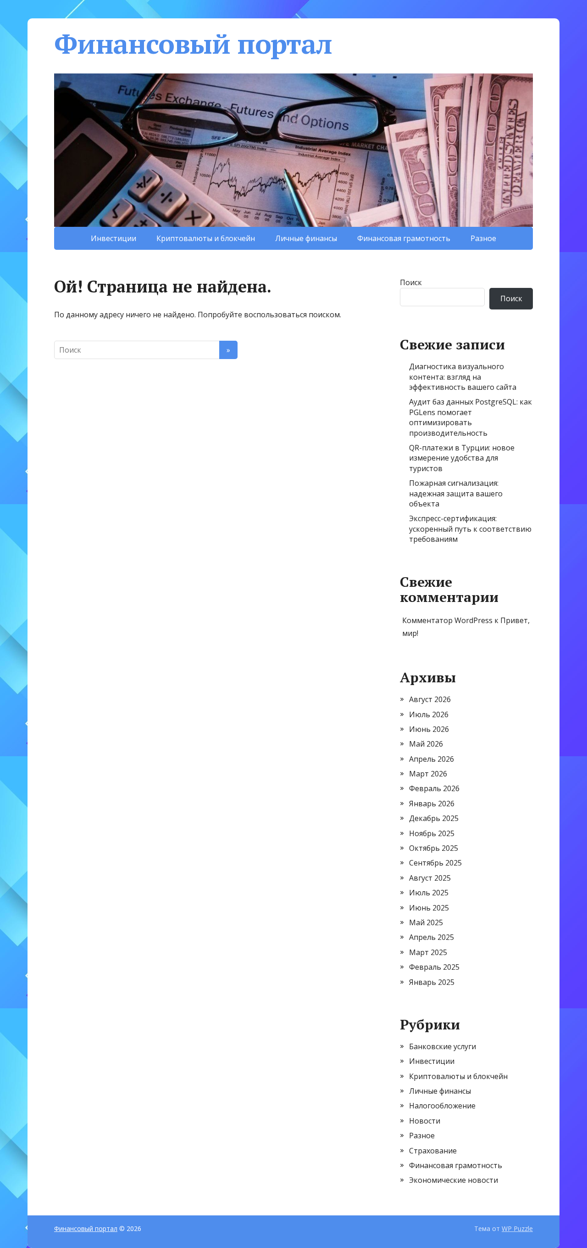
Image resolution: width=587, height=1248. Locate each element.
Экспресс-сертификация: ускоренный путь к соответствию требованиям (470, 528)
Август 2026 (430, 699)
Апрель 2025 (431, 937)
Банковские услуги (442, 1046)
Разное (483, 238)
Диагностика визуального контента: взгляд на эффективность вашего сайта (462, 376)
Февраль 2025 (434, 967)
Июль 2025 (429, 893)
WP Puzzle (517, 1228)
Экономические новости (453, 1180)
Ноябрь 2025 (431, 833)
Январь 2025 (431, 982)
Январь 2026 (431, 803)
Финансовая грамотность (403, 238)
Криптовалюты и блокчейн (205, 238)
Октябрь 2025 (433, 848)
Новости (424, 1121)
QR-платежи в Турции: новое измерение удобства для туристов (462, 458)
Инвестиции (113, 238)
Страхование (433, 1151)
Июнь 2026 (429, 729)
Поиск (411, 282)
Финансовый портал (193, 43)
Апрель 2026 (431, 759)
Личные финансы (306, 238)
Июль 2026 (429, 714)
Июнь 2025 (429, 908)
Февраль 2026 (434, 788)
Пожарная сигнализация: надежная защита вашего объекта (456, 493)
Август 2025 (430, 878)
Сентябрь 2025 (435, 863)
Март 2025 (428, 952)
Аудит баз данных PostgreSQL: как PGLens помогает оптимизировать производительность (470, 417)
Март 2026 (428, 774)
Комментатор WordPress (447, 620)
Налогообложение (442, 1106)
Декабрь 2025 (434, 818)
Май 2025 (426, 922)
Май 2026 (426, 744)
